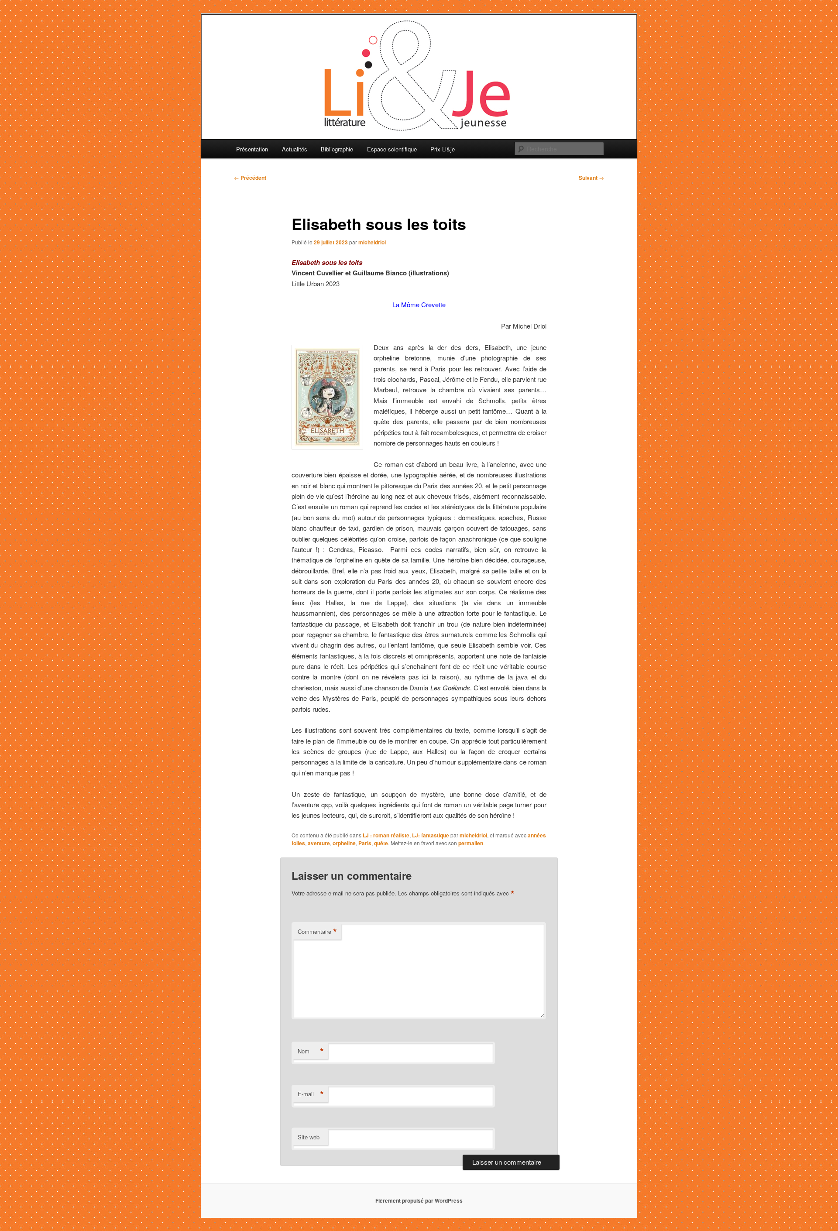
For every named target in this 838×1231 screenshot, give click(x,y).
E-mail (311, 1094)
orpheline (344, 843)
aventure (319, 843)
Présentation (252, 149)
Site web (308, 1137)
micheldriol (372, 242)
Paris (364, 843)
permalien (470, 843)
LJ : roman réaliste (386, 835)
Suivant (591, 178)
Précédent (250, 178)
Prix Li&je (442, 149)
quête (381, 843)
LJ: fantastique (430, 835)
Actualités (294, 149)
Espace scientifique (392, 149)
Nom (311, 1051)
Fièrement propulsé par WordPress (419, 1200)
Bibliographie (337, 149)
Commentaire (317, 932)
